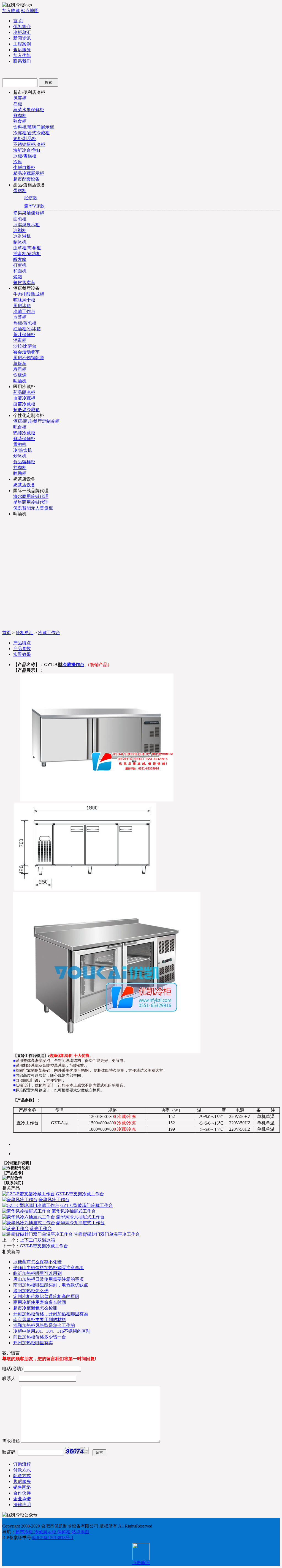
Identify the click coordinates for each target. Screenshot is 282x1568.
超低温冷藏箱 (26, 409)
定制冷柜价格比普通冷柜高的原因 (46, 1296)
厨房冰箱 (22, 305)
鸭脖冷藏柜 (24, 432)
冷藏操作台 (73, 664)
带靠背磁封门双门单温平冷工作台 (107, 1234)
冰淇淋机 (22, 236)
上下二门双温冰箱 (37, 1240)
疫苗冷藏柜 (24, 404)
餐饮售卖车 (24, 282)
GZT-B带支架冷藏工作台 (80, 1193)
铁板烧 (19, 375)
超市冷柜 (24, 1531)
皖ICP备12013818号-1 (53, 1537)
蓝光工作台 (41, 1228)
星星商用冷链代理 (30, 502)
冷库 (17, 161)
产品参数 (22, 648)
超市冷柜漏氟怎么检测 (35, 1308)
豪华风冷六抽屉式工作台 (80, 1217)
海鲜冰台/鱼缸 (27, 150)
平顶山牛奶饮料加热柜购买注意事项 (48, 1267)
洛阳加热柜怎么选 (30, 1290)
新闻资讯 (22, 38)
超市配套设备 (26, 179)
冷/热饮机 (22, 450)
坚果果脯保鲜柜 (28, 213)
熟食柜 (19, 121)
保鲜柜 (63, 1531)
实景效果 (22, 654)
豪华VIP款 (34, 206)
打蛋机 (19, 265)
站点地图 (30, 10)
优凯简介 (22, 26)
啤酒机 (19, 380)
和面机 (19, 271)
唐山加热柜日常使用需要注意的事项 (48, 1279)
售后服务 (22, 49)
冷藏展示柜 (45, 1531)
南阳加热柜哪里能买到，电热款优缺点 (50, 1285)
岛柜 (17, 104)
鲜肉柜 (19, 115)
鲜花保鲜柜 (24, 438)
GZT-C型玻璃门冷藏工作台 (86, 1205)
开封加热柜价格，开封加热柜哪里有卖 (50, 1313)
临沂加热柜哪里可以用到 (37, 1273)
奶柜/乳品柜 (24, 138)
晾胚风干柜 (24, 300)
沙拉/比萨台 (24, 346)
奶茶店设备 (24, 484)
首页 (6, 632)
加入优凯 (22, 55)
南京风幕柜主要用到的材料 (39, 1319)
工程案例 (22, 44)
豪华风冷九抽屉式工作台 (80, 1222)
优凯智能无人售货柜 (33, 508)
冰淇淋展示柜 (26, 224)
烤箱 (17, 276)
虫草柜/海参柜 (27, 248)
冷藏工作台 (24, 311)
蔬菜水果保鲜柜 (28, 109)
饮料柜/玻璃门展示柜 (33, 127)
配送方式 (22, 1475)
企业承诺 (22, 1498)
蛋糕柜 (19, 190)
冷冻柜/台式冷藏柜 (31, 132)
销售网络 (22, 1487)
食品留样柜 (24, 461)
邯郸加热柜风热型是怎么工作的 (44, 1325)
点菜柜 (19, 317)
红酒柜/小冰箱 (27, 328)
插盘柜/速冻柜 (27, 253)
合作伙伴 (22, 1493)
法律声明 (22, 1504)
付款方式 (22, 1470)
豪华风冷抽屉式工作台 (74, 1211)
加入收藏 (11, 10)
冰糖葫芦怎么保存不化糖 (37, 1261)
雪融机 (19, 444)
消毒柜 (19, 340)
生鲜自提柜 (24, 167)
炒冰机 (19, 456)
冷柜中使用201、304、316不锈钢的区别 (51, 1331)
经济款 (30, 197)
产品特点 (22, 642)
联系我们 (22, 61)
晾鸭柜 (19, 473)
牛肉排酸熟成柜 (28, 294)
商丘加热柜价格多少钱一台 (39, 1337)
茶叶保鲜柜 (24, 334)
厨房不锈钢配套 (28, 357)
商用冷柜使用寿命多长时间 (39, 1302)
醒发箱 (19, 259)
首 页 (18, 20)
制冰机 (19, 242)
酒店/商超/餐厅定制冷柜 (36, 421)
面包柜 (19, 219)
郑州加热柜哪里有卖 (33, 1342)
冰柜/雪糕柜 (24, 156)
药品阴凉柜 (24, 392)
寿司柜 (19, 369)
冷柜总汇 (22, 32)
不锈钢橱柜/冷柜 (29, 144)
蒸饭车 (19, 363)
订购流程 (22, 1464)
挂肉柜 (19, 467)
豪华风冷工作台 (54, 1199)
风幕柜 (19, 98)
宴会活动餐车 (26, 352)
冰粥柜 (19, 230)
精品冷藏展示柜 (28, 173)
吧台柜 (19, 427)
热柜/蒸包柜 (24, 323)
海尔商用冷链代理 (30, 496)
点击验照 (141, 1562)
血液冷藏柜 (24, 398)
